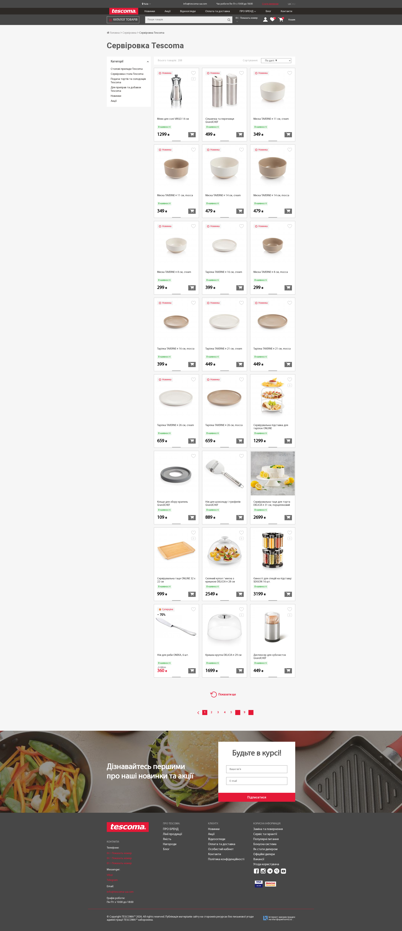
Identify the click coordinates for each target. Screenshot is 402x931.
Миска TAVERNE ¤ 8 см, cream (174, 272)
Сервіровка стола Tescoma (127, 74)
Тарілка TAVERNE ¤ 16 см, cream (223, 272)
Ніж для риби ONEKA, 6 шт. (172, 655)
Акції (168, 11)
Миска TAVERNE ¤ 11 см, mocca (175, 195)
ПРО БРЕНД (246, 11)
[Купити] (192, 134)
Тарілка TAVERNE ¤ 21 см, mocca (272, 348)
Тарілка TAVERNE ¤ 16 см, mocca (175, 348)
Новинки (149, 11)
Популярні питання (266, 839)
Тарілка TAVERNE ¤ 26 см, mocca (224, 425)
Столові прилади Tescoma (127, 69)
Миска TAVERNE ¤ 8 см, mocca (270, 272)
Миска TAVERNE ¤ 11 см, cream (271, 119)
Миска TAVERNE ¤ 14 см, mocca (271, 195)
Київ (146, 4)
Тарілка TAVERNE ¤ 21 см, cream (223, 348)
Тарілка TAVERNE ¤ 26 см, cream (175, 425)
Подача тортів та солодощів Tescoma (128, 81)
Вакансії (258, 859)
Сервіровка (129, 32)
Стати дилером (270, 4)
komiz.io (287, 919)
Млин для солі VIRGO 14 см (173, 119)
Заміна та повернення (268, 829)
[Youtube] (283, 871)
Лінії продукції (172, 834)
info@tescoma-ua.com (195, 4)
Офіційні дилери (264, 854)
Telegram (112, 880)
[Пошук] (228, 19)
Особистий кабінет (221, 849)
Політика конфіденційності (226, 859)
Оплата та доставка (217, 11)
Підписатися (256, 797)
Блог (268, 11)
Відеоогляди (188, 11)
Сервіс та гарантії (265, 834)
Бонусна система (264, 844)
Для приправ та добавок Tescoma (126, 89)
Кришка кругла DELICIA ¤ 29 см (223, 655)
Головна (114, 32)
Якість (167, 839)
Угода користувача (266, 864)
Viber (110, 875)
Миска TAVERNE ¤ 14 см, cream (223, 195)
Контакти (286, 11)
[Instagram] (263, 871)
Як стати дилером (265, 849)
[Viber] (276, 871)
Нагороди (169, 844)
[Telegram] (270, 871)
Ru (293, 4)
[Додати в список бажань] (193, 73)
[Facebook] (256, 871)
